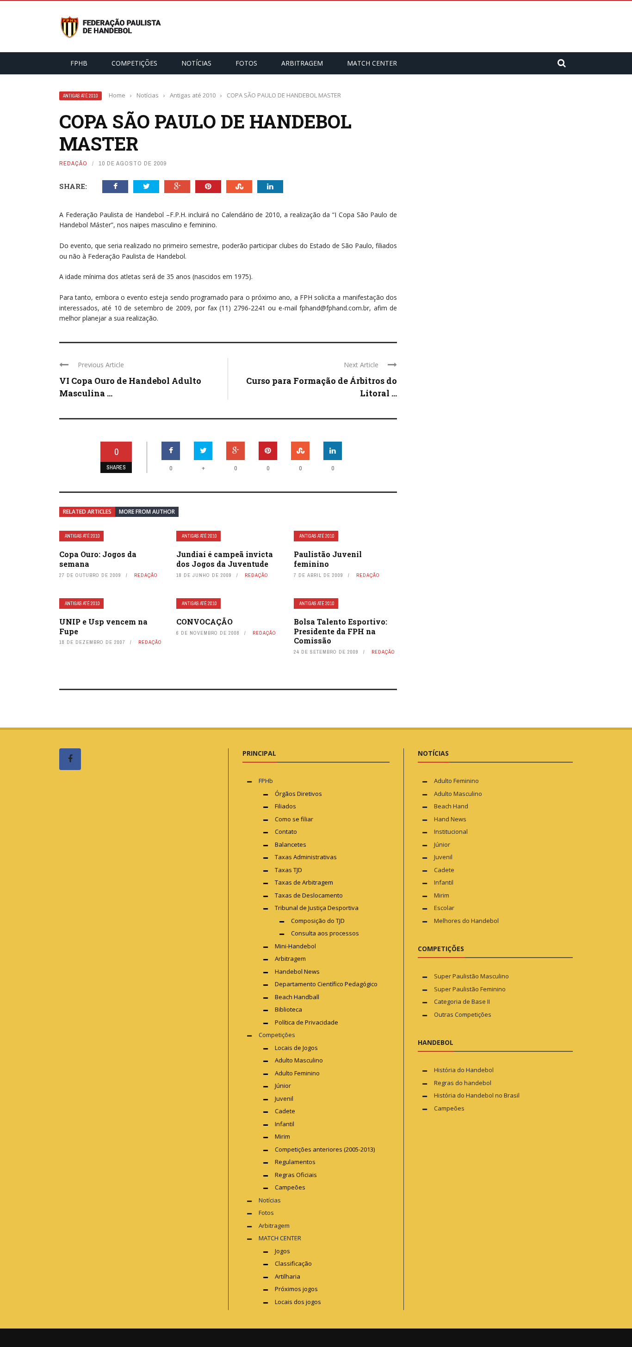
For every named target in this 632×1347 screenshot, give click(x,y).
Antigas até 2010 (80, 96)
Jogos (282, 1251)
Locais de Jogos (296, 1048)
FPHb (78, 63)
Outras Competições (462, 1014)
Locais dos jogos (298, 1302)
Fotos (246, 63)
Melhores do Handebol (466, 920)
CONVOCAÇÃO (204, 621)
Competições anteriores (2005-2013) (325, 1149)
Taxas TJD (288, 870)
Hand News (450, 819)
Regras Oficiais (296, 1175)
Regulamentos (295, 1162)
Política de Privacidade (306, 1022)
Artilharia (287, 1276)
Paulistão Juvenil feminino (328, 559)
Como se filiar (294, 819)
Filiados (285, 806)
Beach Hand (451, 806)
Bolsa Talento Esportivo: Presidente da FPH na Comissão (340, 631)
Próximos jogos (296, 1289)
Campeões (290, 1187)
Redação (73, 163)
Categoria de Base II (462, 1001)
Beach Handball (297, 997)
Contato (286, 831)
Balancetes (290, 844)
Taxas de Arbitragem (304, 882)
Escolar (444, 908)
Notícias (196, 63)
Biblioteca (289, 1009)
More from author (147, 512)
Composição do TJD (318, 920)
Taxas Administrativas (306, 857)
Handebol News (297, 971)
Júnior (283, 1085)
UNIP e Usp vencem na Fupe (103, 626)
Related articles (87, 512)
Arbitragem (302, 63)
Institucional (451, 831)
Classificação (293, 1263)
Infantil (284, 1124)
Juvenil (284, 1098)
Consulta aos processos (325, 933)
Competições (134, 63)
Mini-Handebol (295, 946)
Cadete (285, 1111)
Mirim (282, 1136)
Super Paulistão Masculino (471, 976)
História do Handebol (464, 1070)
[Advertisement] (128, 952)
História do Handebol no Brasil (477, 1095)
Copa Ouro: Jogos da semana (97, 559)
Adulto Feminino (297, 1073)
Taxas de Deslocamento (309, 895)
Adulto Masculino (299, 1060)
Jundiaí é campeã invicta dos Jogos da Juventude (224, 559)
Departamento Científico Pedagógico (326, 984)
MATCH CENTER (372, 63)
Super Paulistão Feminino (470, 989)
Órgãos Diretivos (298, 793)
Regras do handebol (462, 1083)
